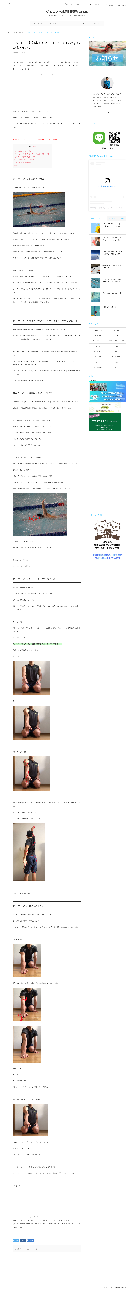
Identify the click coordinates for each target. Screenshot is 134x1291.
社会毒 (98, 362)
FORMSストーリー (98, 218)
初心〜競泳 (109, 5)
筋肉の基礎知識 (98, 367)
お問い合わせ (52, 23)
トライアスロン (121, 5)
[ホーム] (8, 32)
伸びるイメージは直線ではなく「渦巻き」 (26, 157)
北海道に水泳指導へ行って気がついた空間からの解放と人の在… (112, 253)
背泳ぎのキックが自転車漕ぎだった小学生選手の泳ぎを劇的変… (112, 280)
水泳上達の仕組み (116, 356)
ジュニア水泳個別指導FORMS (67, 11)
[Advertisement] (47, 88)
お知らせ (116, 330)
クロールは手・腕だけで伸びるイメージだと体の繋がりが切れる (32, 154)
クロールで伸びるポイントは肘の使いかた (26, 159)
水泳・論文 (98, 356)
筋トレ (116, 362)
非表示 (34, 146)
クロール (14, 33)
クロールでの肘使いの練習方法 (23, 162)
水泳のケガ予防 (98, 351)
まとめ (16, 165)
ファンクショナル (98, 341)
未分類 (98, 346)
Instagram (9, 3)
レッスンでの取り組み (116, 218)
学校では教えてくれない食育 (116, 341)
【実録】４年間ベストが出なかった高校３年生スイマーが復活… (112, 225)
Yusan (23, 1249)
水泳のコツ (81, 23)
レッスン (96, 23)
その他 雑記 (98, 335)
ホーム (67, 23)
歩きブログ (116, 346)
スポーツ (116, 335)
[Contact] (108, 111)
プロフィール (38, 23)
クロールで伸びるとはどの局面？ (23, 151)
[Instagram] (105, 111)
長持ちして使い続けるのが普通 (112, 293)
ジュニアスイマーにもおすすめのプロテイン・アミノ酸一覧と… (112, 239)
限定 (116, 367)
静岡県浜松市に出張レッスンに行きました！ (112, 267)
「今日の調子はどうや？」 (110, 307)
